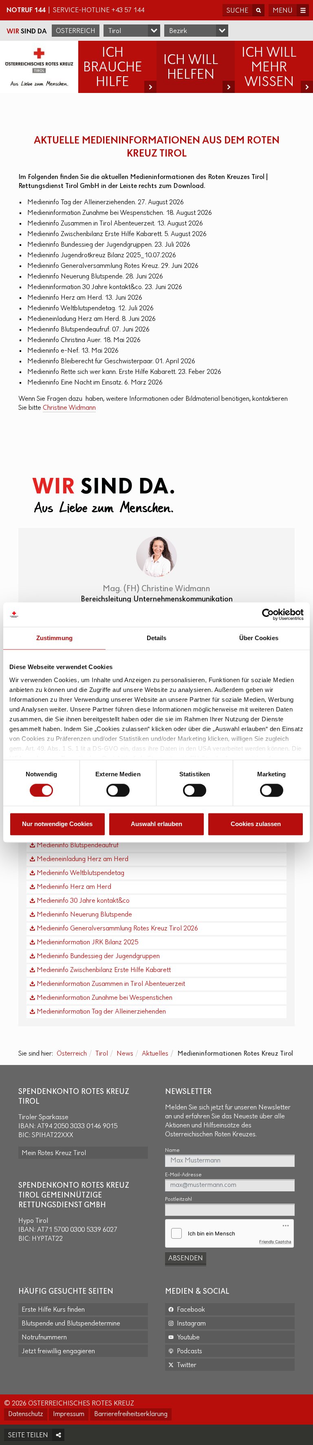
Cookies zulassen (256, 824)
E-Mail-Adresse (183, 1175)
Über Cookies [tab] (258, 637)
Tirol (101, 1054)
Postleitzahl (178, 1199)
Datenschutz (25, 1414)
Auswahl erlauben (156, 824)
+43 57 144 (127, 10)
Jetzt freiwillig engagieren (58, 1351)
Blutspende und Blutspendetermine (71, 1324)
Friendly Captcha (275, 1241)
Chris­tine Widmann (69, 408)
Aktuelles (155, 1054)
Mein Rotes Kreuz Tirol (54, 1153)
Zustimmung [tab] (54, 637)
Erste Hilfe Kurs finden (53, 1310)
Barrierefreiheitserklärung (131, 1414)
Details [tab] (157, 637)
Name (172, 1150)
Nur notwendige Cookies (57, 824)
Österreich (75, 31)
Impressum (68, 1414)
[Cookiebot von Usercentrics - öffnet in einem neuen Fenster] (268, 614)
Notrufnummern (44, 1337)
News (125, 1054)
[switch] (118, 790)
